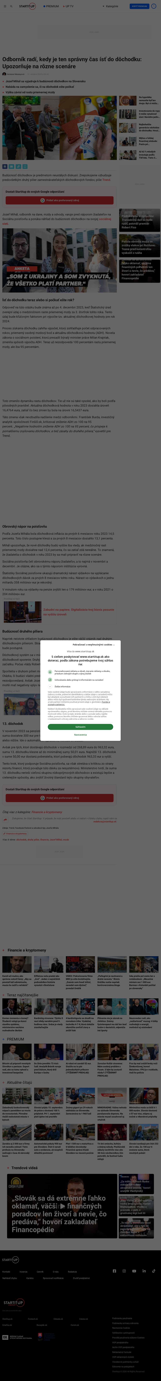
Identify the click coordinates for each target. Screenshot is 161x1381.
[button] (80, 686)
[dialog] (80, 690)
